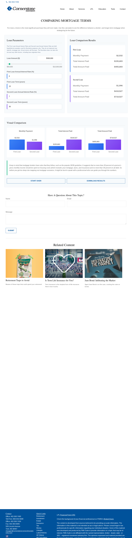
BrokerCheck (109, 519)
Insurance (40, 523)
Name (8, 199)
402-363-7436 (14, 2)
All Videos (40, 535)
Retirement (40, 516)
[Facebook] (124, 2)
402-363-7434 (16, 521)
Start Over (36, 181)
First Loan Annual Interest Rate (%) (20, 72)
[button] (62, 9)
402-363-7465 (16, 516)
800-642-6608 (18, 519)
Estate (38, 521)
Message (9, 212)
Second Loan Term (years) (17, 102)
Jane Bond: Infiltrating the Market (100, 280)
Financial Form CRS (67, 515)
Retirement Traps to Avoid (17, 280)
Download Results (96, 181)
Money (38, 528)
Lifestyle (39, 530)
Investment (40, 518)
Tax (37, 526)
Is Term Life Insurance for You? (59, 280)
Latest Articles (41, 533)
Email (69, 199)
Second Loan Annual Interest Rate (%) (22, 92)
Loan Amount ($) (13, 58)
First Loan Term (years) (16, 82)
